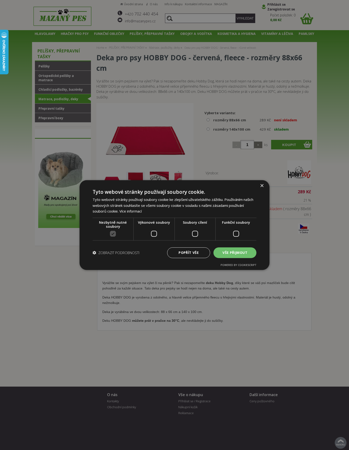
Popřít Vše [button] (189, 252)
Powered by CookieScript (238, 265)
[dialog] (174, 225)
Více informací (130, 211)
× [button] (262, 185)
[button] (116, 253)
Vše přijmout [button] (234, 252)
